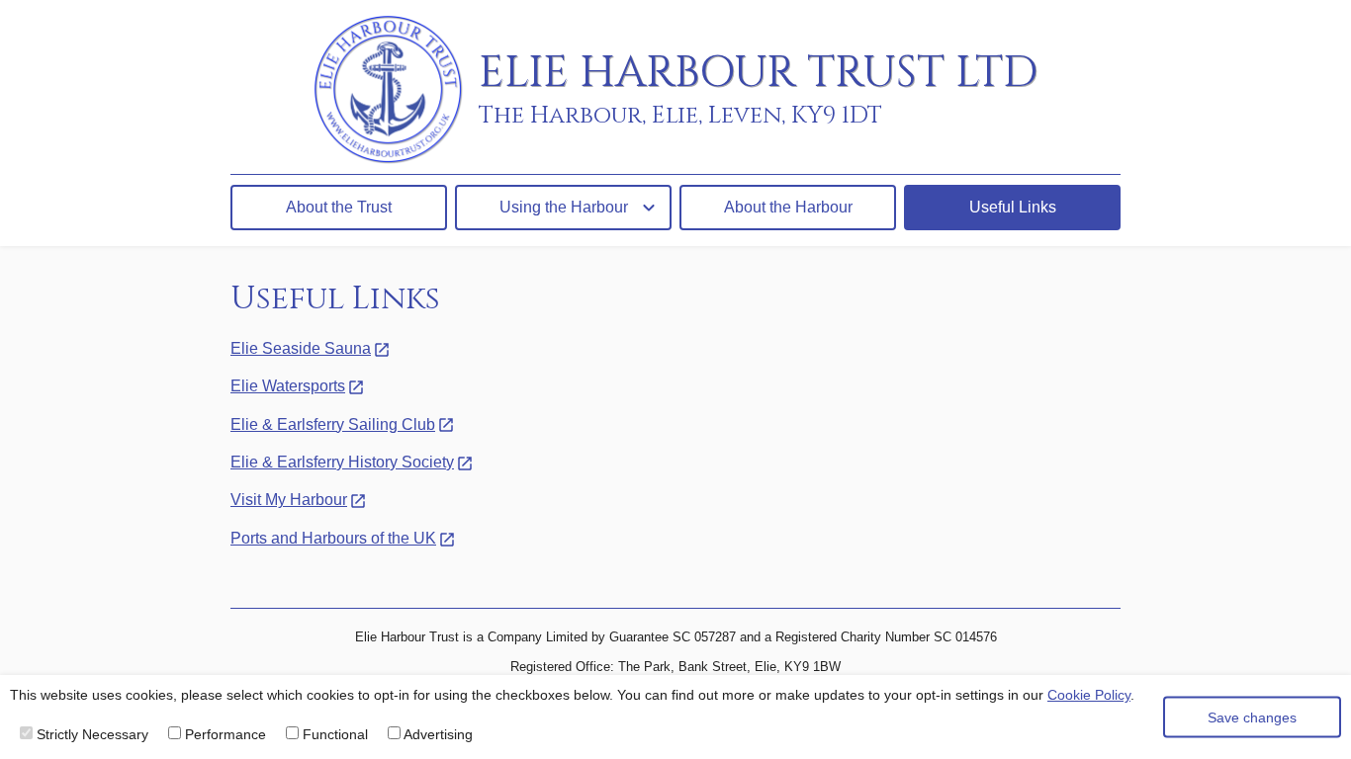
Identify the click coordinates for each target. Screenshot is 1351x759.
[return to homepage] (397, 90)
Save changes (1252, 716)
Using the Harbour (563, 207)
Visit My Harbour (288, 499)
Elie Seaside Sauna (300, 348)
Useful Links (1012, 207)
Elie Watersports (287, 386)
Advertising (437, 734)
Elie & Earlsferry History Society (342, 462)
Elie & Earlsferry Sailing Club (332, 424)
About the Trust (339, 207)
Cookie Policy (1088, 695)
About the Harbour (788, 207)
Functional (333, 734)
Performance (223, 734)
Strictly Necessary (90, 734)
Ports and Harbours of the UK (333, 538)
